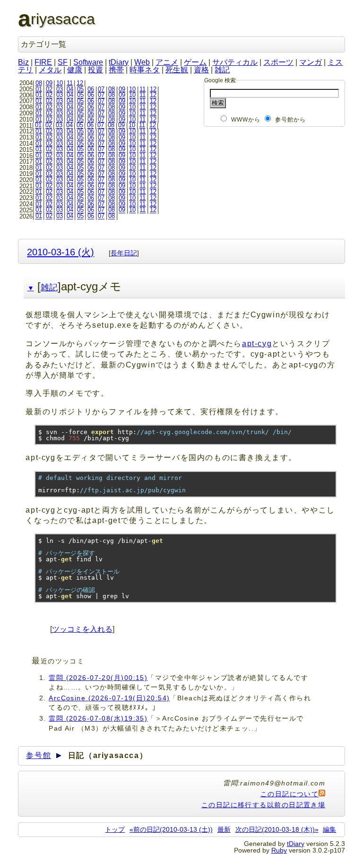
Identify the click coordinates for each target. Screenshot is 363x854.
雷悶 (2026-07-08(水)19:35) (98, 718)
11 (70, 83)
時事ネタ (145, 70)
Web (142, 62)
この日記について (289, 794)
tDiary (119, 62)
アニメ (167, 62)
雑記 (222, 70)
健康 (74, 70)
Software (88, 62)
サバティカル (235, 62)
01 (38, 89)
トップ (115, 829)
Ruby (279, 850)
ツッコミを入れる (82, 629)
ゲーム (195, 62)
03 (59, 89)
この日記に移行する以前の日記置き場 (263, 805)
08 (38, 83)
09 (49, 83)
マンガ (310, 62)
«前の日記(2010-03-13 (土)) (171, 829)
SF (63, 62)
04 (70, 89)
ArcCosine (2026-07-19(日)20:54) (109, 698)
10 (59, 83)
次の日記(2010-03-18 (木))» (277, 829)
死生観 (176, 70)
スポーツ (278, 62)
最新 (224, 829)
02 (49, 89)
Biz (23, 62)
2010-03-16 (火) (60, 251)
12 (80, 83)
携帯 (116, 70)
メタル (50, 70)
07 (101, 89)
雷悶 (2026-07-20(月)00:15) (98, 677)
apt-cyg (257, 344)
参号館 (38, 755)
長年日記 (124, 253)
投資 (95, 70)
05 (80, 89)
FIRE (43, 62)
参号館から (290, 119)
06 (90, 89)
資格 (201, 70)
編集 (329, 829)
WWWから (246, 119)
